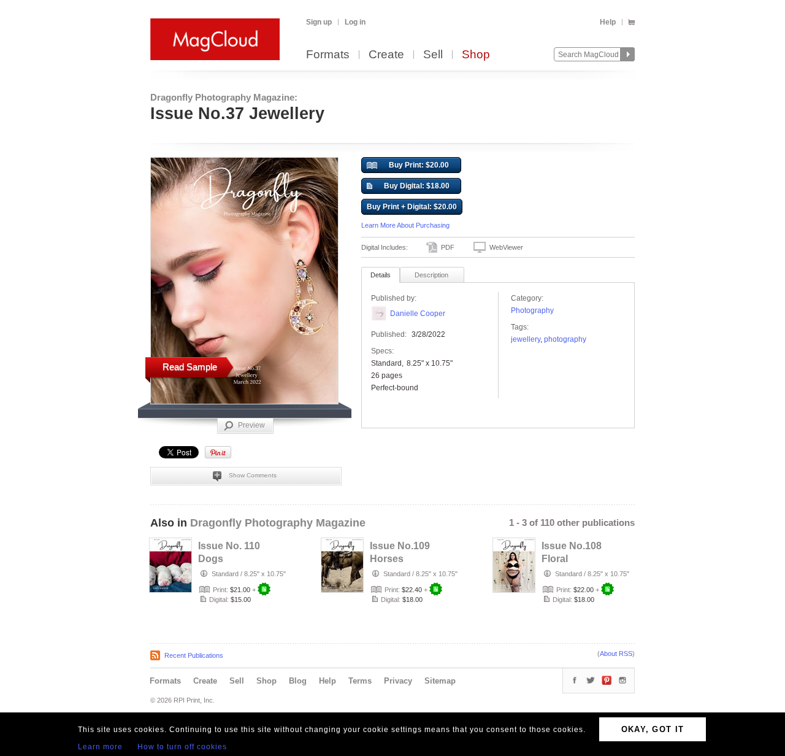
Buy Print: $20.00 (419, 165)
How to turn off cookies (182, 746)
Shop (476, 55)
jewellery (525, 339)
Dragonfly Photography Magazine (278, 523)
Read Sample (190, 366)
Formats (328, 55)
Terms (360, 680)
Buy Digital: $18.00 (417, 186)
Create (386, 55)
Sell (433, 55)
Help (608, 22)
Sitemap (440, 680)
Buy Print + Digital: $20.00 (412, 206)
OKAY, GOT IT (652, 729)
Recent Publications (193, 655)
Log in (355, 22)
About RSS (616, 653)
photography (565, 339)
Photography (532, 310)
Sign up (319, 22)
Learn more (100, 746)
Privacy (398, 680)
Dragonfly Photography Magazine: (223, 97)
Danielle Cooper (417, 313)
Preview (251, 425)
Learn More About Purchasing (405, 225)
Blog (298, 680)
